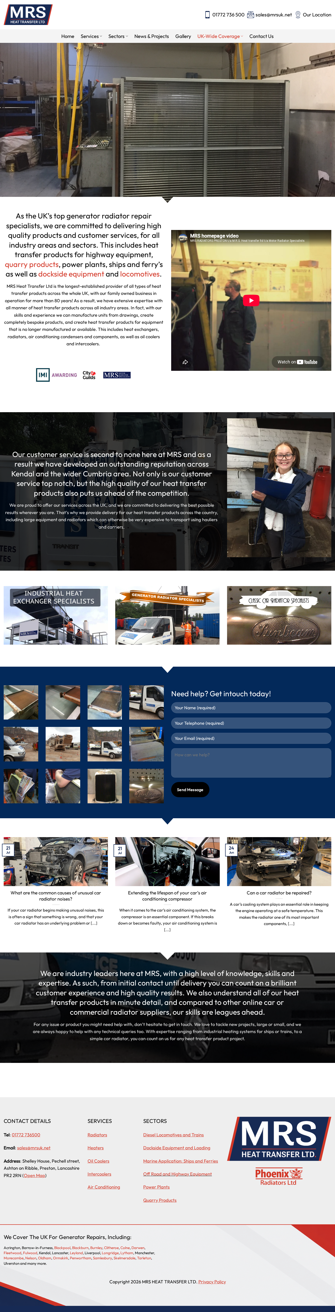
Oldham (44, 1258)
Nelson (30, 1258)
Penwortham (80, 1258)
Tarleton (144, 1258)
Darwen (137, 1247)
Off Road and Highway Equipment (177, 1174)
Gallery (183, 36)
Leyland (76, 1253)
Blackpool (62, 1247)
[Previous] (13, 123)
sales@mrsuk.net (274, 15)
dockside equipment (71, 273)
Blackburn (80, 1247)
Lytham (126, 1253)
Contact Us (261, 36)
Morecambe (14, 1258)
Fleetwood (12, 1253)
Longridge (110, 1253)
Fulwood (30, 1253)
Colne (125, 1247)
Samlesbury (102, 1258)
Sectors (116, 36)
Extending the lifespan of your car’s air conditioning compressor (167, 896)
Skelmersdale (124, 1258)
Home (67, 36)
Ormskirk (60, 1258)
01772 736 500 (228, 15)
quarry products (32, 264)
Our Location (317, 15)
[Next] (322, 123)
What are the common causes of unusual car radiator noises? (56, 896)
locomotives (140, 273)
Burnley (96, 1247)
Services (90, 36)
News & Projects (151, 36)
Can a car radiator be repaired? (279, 893)
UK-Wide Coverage (218, 36)
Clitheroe (111, 1247)
